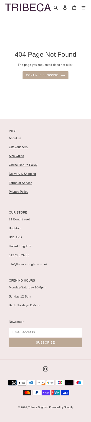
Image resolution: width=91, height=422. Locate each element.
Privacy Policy (18, 191)
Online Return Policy (23, 165)
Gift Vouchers (18, 147)
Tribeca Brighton (38, 407)
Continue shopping (42, 75)
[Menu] (83, 7)
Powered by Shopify (61, 407)
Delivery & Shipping (22, 173)
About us (15, 138)
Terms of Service (20, 183)
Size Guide (16, 156)
